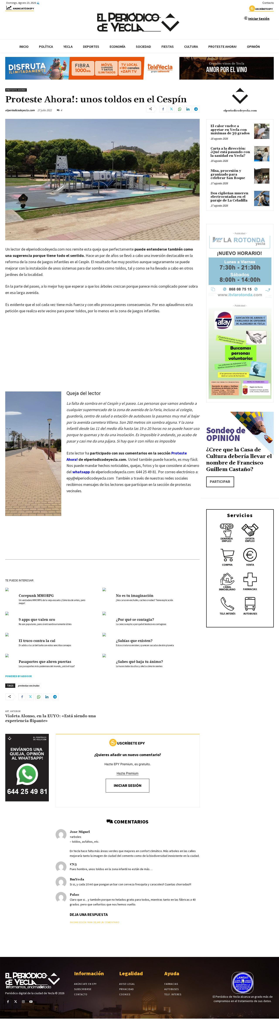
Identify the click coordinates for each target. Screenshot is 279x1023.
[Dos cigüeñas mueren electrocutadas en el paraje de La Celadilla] (261, 198)
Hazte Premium (127, 773)
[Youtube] (31, 1001)
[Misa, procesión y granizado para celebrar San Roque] (261, 176)
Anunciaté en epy (23, 8)
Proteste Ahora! (16, 90)
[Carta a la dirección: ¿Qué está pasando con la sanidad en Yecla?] (261, 153)
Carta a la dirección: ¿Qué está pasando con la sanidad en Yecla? (230, 152)
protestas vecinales (28, 685)
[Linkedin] (187, 109)
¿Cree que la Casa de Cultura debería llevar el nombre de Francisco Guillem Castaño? (239, 460)
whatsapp (81, 471)
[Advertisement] (102, 350)
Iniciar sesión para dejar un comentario (94, 922)
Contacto (268, 2)
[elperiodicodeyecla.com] (240, 96)
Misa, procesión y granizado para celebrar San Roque (228, 174)
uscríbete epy (264, 9)
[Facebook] (163, 109)
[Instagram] (23, 1001)
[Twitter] (171, 109)
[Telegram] (196, 109)
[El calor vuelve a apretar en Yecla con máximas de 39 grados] (261, 131)
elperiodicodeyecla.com (20, 110)
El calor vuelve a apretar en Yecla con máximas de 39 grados (230, 129)
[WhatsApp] (179, 109)
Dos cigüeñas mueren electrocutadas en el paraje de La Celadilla (229, 197)
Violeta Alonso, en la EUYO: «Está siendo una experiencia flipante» (50, 718)
